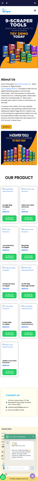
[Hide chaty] (32, 476)
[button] (35, 3)
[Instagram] (6, 474)
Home (4, 433)
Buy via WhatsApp (9, 218)
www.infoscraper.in (22, 84)
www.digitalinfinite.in (9, 89)
